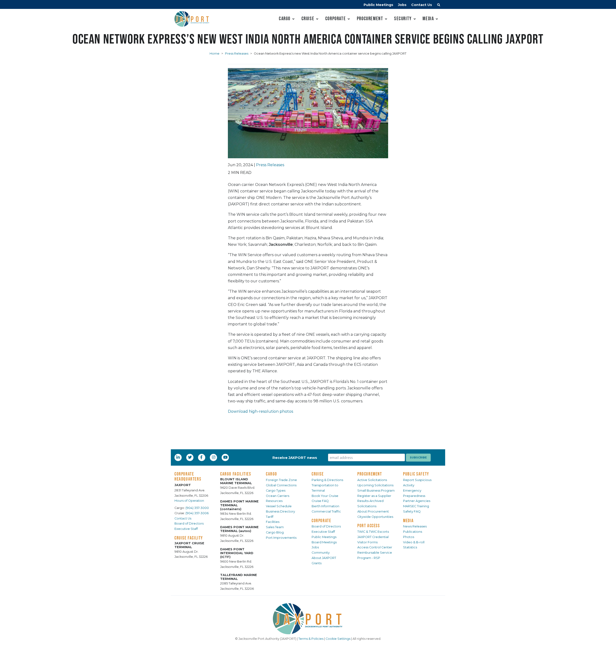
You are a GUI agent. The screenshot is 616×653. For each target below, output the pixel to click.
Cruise (308, 18)
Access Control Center (374, 547)
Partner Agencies (416, 501)
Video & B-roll (413, 542)
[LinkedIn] (178, 457)
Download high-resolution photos (260, 411)
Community (321, 552)
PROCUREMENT (369, 473)
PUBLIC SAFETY (416, 473)
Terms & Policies (310, 638)
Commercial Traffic (326, 511)
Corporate (335, 18)
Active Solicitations (372, 480)
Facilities (272, 522)
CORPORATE (321, 520)
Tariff (269, 517)
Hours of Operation (189, 500)
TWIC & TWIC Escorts (373, 531)
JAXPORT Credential (373, 537)
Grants (316, 563)
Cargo (284, 18)
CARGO (271, 473)
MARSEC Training (416, 506)
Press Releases (236, 53)
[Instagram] (214, 457)
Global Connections (281, 485)
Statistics (410, 547)
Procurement (370, 18)
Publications (412, 531)
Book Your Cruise (325, 496)
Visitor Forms (367, 542)
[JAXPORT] (308, 618)
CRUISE (318, 473)
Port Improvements (281, 537)
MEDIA (408, 520)
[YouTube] (226, 457)
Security (403, 18)
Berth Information (325, 506)
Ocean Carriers (277, 496)
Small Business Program (376, 490)
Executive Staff (186, 529)
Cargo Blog (275, 532)
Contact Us (421, 5)
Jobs (402, 5)
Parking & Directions (327, 480)
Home (214, 53)
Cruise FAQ (320, 501)
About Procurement (373, 511)
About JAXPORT (324, 558)
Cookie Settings (338, 638)
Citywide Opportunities (375, 517)
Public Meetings (378, 5)
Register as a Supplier (374, 496)
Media (428, 18)
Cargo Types (275, 490)
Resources (274, 501)
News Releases (415, 526)
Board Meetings (324, 542)
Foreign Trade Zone (281, 480)
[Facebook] (201, 457)
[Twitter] (190, 457)
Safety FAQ (412, 511)
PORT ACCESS (368, 525)
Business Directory (280, 511)
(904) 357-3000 (197, 508)
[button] (439, 5)
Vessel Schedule (279, 506)
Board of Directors (189, 523)
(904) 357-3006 (197, 513)
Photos (408, 537)
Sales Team (275, 527)
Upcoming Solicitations (375, 485)
